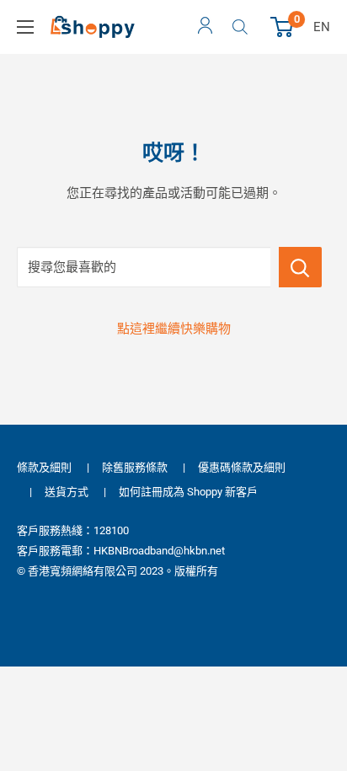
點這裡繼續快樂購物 (174, 328)
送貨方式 (66, 491)
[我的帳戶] (205, 27)
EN (321, 27)
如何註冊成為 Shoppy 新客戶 (188, 491)
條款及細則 (44, 467)
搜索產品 (242, 27)
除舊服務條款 (135, 467)
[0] (282, 27)
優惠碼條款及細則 (242, 467)
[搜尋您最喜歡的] (300, 267)
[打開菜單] (25, 27)
